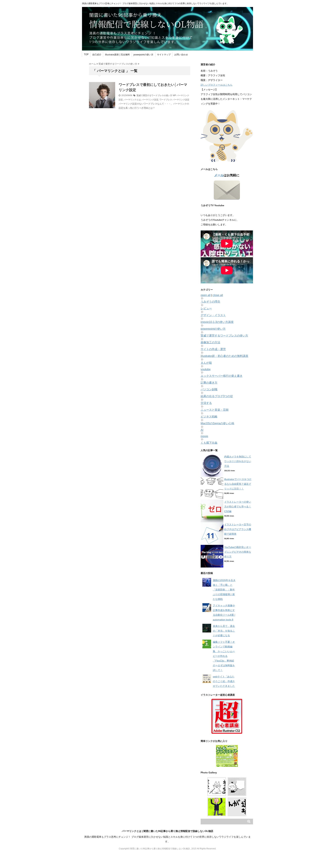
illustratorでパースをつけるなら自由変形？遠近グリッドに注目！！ (237, 484)
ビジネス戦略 (209, 416)
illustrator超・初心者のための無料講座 (224, 355)
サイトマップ (164, 54)
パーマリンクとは (132, 99)
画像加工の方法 (210, 342)
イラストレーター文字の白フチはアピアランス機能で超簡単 (237, 529)
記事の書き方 (209, 382)
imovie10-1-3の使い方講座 (217, 322)
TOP (86, 54)
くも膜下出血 (209, 442)
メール (219, 175)
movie (204, 436)
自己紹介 (96, 54)
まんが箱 (206, 362)
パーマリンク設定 (150, 99)
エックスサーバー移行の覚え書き (222, 375)
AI (202, 429)
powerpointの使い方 (143, 54)
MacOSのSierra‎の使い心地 (217, 423)
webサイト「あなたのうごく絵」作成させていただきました (224, 681)
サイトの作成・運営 (213, 349)
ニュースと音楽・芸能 (215, 409)
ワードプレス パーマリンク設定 (174, 99)
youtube (206, 369)
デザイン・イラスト (213, 315)
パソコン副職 (209, 389)
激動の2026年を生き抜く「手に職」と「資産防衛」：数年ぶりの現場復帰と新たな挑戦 (224, 589)
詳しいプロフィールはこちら (216, 84)
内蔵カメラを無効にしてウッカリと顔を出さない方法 (237, 461)
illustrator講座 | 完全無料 (117, 54)
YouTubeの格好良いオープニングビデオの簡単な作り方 (237, 552)
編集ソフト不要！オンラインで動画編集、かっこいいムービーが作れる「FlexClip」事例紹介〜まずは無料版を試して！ (224, 655)
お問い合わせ (181, 54)
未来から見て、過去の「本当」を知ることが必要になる (224, 631)
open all (206, 295)
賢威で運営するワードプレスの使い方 (154, 95)
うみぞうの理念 (210, 301)
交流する (206, 403)
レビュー (206, 308)
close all (218, 295)
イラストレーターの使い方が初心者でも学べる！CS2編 (237, 506)
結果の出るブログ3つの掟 (217, 396)
